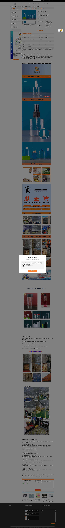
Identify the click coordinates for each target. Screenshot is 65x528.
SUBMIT (32, 270)
